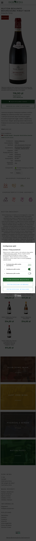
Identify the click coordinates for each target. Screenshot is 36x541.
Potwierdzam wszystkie (18, 279)
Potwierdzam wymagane (18, 289)
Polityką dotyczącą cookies (10, 253)
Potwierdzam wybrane (18, 284)
